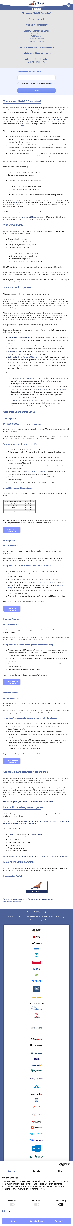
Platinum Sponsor (36, 39)
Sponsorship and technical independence (36, 47)
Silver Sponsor (36, 33)
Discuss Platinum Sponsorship (12, 682)
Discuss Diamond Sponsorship (12, 761)
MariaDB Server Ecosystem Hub (35, 471)
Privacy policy (59, 917)
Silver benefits (18, 566)
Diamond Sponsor (36, 41)
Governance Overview (16, 917)
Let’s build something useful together (36, 53)
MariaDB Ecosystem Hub (34, 357)
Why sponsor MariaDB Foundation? (36, 13)
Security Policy (47, 917)
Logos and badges (29, 920)
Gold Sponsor (36, 36)
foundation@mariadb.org (11, 901)
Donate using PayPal (36, 62)
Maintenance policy (33, 917)
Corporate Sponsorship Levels (36, 31)
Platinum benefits (19, 718)
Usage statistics (44, 920)
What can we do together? (36, 25)
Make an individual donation (36, 59)
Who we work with (36, 19)
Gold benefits (18, 645)
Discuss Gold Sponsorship (12, 609)
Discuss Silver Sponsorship (12, 530)
